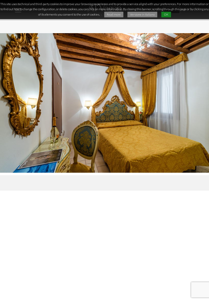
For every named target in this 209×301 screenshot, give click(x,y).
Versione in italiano (142, 14)
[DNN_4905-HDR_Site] (104, 103)
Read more (114, 14)
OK (166, 14)
